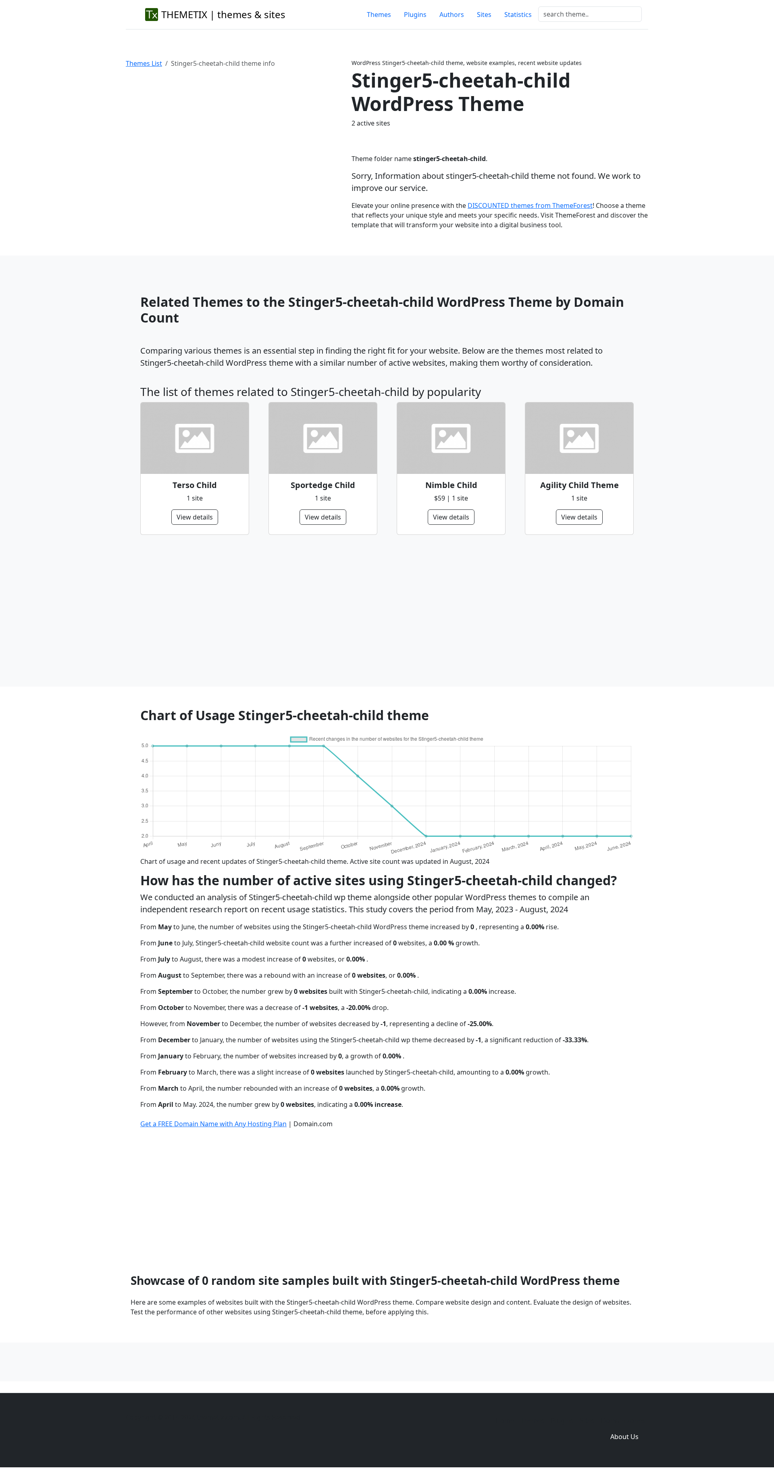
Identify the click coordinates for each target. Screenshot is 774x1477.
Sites (484, 14)
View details (195, 517)
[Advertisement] (382, 610)
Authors (451, 14)
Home (504, 1420)
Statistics (518, 14)
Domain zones (623, 1420)
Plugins (415, 14)
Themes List (144, 63)
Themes (379, 14)
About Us (624, 1436)
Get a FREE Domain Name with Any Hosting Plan (213, 1123)
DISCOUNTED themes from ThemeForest (530, 205)
